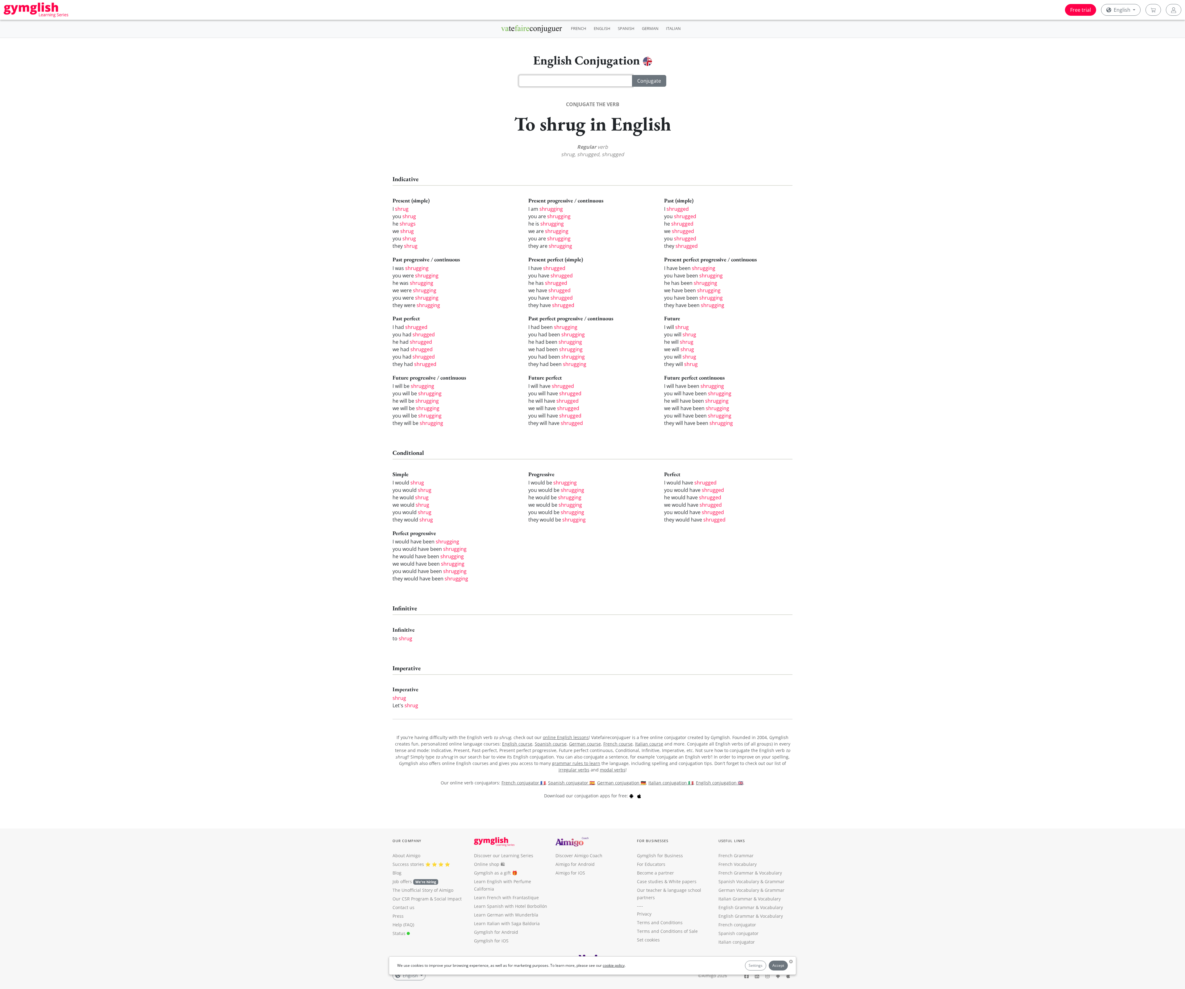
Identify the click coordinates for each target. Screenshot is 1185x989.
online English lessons (566, 737)
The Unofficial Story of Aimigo (423, 890)
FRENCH (578, 28)
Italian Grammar (735, 899)
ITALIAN (673, 28)
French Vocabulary (737, 864)
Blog (397, 873)
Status (400, 933)
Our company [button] (407, 840)
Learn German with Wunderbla (506, 915)
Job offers (414, 881)
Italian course (649, 744)
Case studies (650, 881)
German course (585, 744)
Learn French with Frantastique (506, 897)
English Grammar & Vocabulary (750, 916)
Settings (756, 965)
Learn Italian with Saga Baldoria (507, 923)
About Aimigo (406, 855)
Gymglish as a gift (492, 873)
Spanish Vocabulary (738, 881)
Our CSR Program (411, 899)
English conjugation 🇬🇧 (719, 783)
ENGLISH (602, 28)
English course (517, 744)
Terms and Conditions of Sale (667, 931)
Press (398, 916)
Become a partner (655, 873)
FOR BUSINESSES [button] (652, 840)
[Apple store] (639, 795)
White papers (682, 881)
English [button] (1122, 9)
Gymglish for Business (660, 855)
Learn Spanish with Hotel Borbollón (510, 906)
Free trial (1080, 9)
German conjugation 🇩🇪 (621, 783)
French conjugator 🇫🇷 (523, 783)
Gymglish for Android (496, 932)
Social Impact (448, 899)
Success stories (408, 864)
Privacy (644, 914)
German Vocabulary (738, 890)
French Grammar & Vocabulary (750, 873)
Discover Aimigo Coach (578, 855)
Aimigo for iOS (570, 873)
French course (618, 744)
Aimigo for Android (575, 864)
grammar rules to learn (576, 763)
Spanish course (551, 744)
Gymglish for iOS (491, 941)
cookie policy (614, 965)
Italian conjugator (736, 942)
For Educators (651, 864)
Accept (778, 965)
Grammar (774, 881)
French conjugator (737, 925)
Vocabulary (769, 899)
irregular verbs (574, 770)
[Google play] (631, 795)
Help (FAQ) (403, 925)
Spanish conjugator (738, 933)
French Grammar (736, 855)
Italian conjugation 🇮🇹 (670, 783)
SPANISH (626, 28)
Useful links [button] (731, 840)
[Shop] (1153, 10)
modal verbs (613, 770)
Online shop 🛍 (489, 864)
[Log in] (1173, 10)
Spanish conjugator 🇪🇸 (571, 783)
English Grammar (736, 907)
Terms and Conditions (660, 922)
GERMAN (650, 28)
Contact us (403, 907)
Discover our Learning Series (503, 855)
